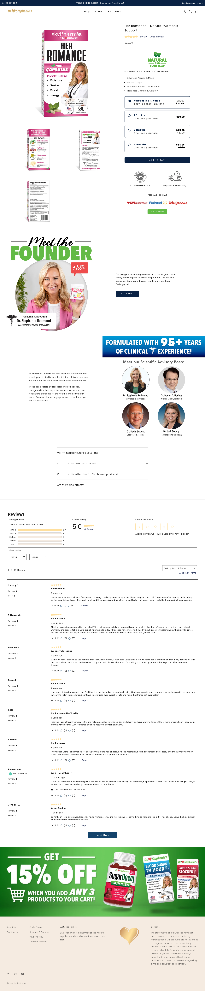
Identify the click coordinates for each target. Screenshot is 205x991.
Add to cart (157, 160)
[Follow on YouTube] (22, 973)
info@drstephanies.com (192, 3)
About (98, 11)
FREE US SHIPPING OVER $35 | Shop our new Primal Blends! (100, 3)
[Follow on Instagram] (15, 973)
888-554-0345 (10, 3)
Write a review (157, 36)
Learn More (127, 293)
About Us (11, 927)
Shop (87, 11)
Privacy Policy (36, 936)
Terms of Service (38, 941)
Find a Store (114, 11)
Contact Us (12, 932)
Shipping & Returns (39, 932)
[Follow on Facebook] (8, 973)
